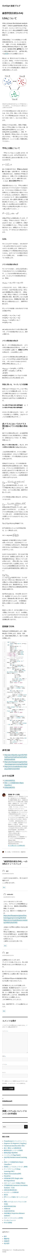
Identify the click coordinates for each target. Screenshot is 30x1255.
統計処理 (6, 1243)
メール (4, 1064)
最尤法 (6, 1194)
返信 (4, 887)
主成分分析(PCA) (9, 780)
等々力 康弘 (8, 852)
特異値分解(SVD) (9, 787)
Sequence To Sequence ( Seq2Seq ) (15, 1143)
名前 (4, 1056)
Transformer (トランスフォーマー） (15, 1141)
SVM (6, 53)
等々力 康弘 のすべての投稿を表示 (16, 845)
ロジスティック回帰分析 (11, 1192)
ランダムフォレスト (10, 1220)
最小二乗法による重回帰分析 (12, 1148)
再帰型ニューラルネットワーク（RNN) (15, 1167)
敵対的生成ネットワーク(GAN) (13, 1150)
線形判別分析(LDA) (10, 1206)
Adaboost (7, 1208)
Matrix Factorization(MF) (12, 1174)
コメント (5, 1031)
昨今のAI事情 (8, 1222)
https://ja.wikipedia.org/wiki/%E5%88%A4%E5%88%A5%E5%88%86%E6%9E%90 (15, 757)
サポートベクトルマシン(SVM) (13, 1218)
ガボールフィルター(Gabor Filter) (14, 1183)
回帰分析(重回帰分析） (11, 1190)
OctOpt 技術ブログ (11, 6)
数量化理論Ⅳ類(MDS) (11, 1153)
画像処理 (6, 1241)
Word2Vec (7, 1176)
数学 (5, 1236)
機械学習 (23, 852)
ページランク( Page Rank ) (12, 1155)
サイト (4, 1072)
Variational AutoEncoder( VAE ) (14, 1146)
